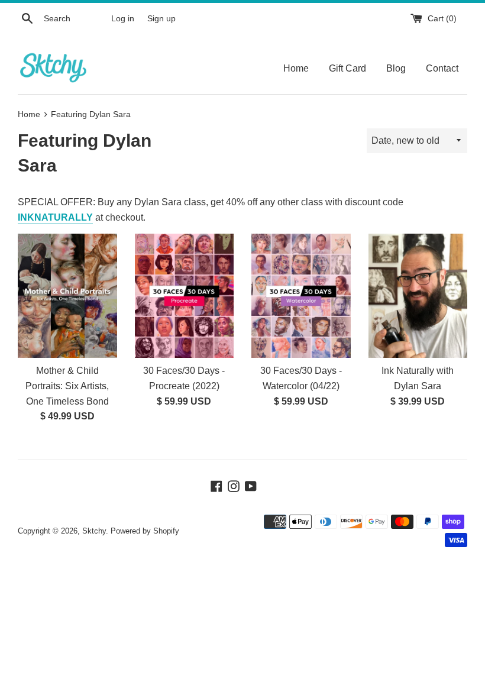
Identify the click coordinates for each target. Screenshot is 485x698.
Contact (442, 68)
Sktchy (94, 530)
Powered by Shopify (145, 530)
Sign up (161, 18)
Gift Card (347, 68)
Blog (396, 68)
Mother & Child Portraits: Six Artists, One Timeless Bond (67, 386)
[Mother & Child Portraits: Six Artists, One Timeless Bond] (67, 295)
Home (296, 68)
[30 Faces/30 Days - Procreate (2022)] (184, 295)
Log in (122, 18)
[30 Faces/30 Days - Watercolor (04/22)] (301, 295)
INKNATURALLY (55, 217)
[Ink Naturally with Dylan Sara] (418, 295)
